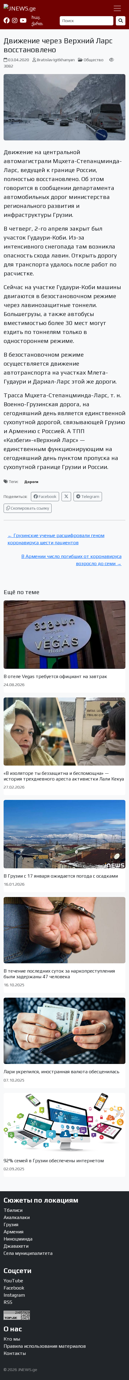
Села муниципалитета (28, 1253)
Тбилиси (13, 1210)
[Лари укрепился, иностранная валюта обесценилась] (64, 1031)
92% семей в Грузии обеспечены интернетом (54, 1160)
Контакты (15, 1353)
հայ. (36, 17)
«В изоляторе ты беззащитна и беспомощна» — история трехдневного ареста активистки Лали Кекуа (64, 776)
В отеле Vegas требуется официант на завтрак (55, 676)
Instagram (14, 1295)
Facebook (47, 496)
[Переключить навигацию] (117, 8)
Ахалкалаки (17, 1217)
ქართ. (37, 23)
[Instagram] (14, 20)
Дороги (31, 482)
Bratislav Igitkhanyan (56, 59)
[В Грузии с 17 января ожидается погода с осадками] (64, 834)
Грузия (11, 1224)
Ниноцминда (18, 1239)
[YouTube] (23, 20)
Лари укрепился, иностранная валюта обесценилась (61, 1071)
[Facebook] (7, 20)
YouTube (13, 1281)
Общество (94, 59)
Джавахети (16, 1246)
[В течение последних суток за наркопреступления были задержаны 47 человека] (64, 930)
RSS (8, 1302)
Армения (13, 1232)
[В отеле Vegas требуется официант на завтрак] (64, 634)
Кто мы (12, 1339)
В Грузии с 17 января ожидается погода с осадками (61, 876)
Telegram (89, 496)
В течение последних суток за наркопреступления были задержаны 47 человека (59, 973)
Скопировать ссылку (29, 508)
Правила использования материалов (45, 1346)
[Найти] (120, 20)
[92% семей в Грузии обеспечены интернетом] (64, 1123)
